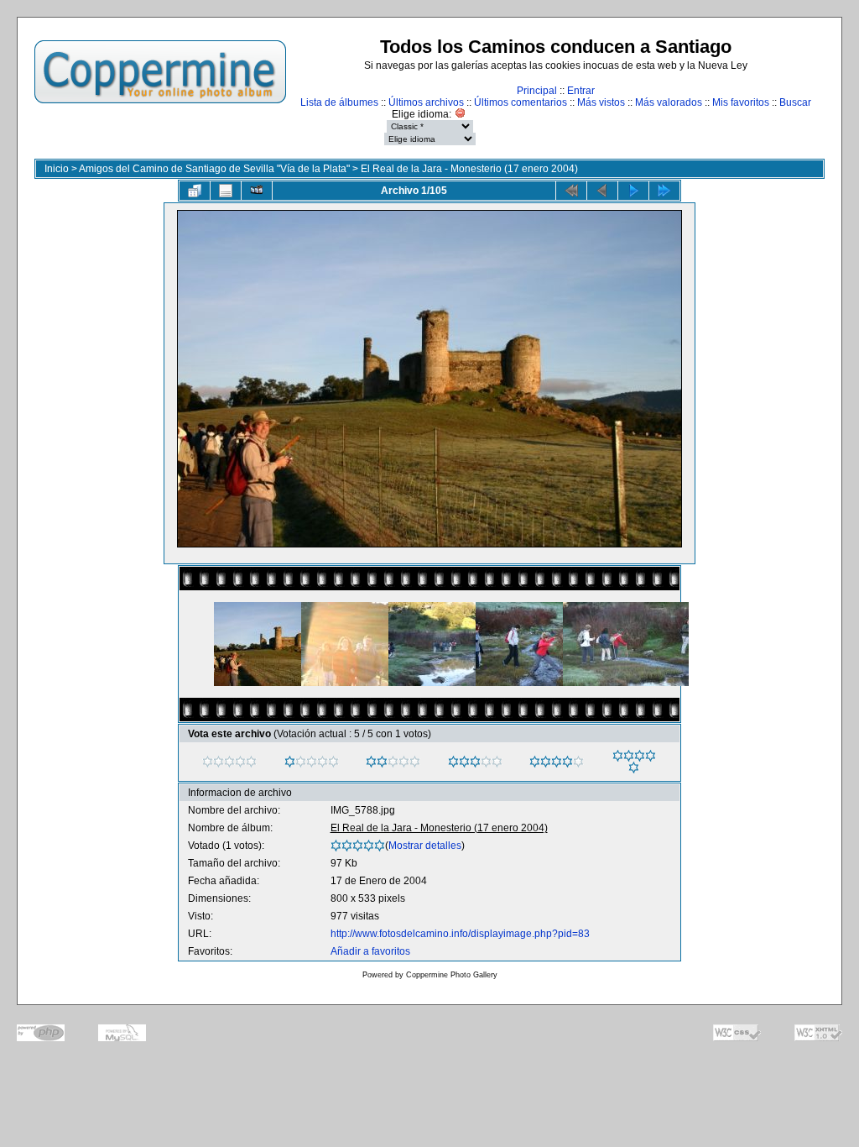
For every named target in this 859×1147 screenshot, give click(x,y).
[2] (371, 761)
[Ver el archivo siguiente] (633, 190)
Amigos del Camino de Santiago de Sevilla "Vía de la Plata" (214, 169)
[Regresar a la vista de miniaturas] (195, 190)
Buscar (795, 102)
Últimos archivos (426, 102)
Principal (537, 91)
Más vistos (601, 102)
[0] (207, 761)
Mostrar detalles (424, 845)
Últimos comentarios (520, 102)
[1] (289, 761)
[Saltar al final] (664, 190)
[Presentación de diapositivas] (257, 190)
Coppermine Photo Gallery (451, 975)
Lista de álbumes (339, 102)
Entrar (581, 91)
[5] (617, 756)
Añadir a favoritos (370, 951)
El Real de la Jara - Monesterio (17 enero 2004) (469, 169)
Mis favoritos (740, 102)
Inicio (56, 169)
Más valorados (668, 102)
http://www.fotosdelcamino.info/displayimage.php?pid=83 (460, 934)
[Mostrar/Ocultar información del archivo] (226, 190)
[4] (534, 761)
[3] (453, 761)
